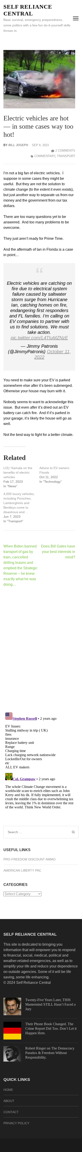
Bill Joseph (18, 145)
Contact (11, 1112)
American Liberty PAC (22, 870)
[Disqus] (39, 649)
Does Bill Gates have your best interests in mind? (58, 551)
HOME (8, 1090)
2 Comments (65, 150)
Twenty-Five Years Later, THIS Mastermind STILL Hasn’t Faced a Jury (50, 1004)
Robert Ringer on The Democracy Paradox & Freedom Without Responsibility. (49, 1052)
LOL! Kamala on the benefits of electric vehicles (17, 472)
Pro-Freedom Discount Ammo (29, 859)
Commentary (44, 156)
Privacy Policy (16, 1123)
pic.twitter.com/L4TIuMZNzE (39, 337)
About (8, 1101)
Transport (66, 156)
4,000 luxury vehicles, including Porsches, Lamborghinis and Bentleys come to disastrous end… (19, 503)
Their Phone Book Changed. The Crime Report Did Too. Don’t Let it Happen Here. (51, 1028)
